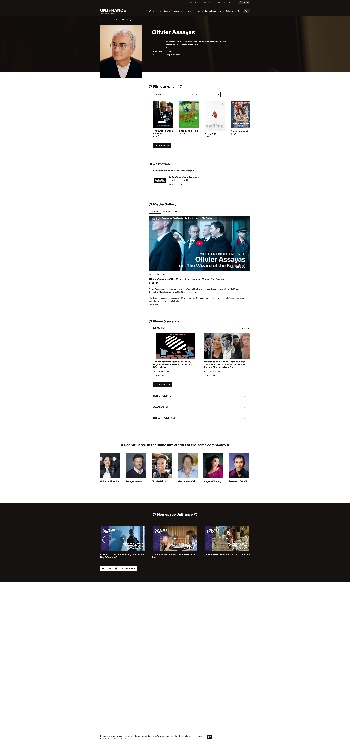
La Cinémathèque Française (188, 44)
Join (239, 11)
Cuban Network (239, 131)
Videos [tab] (155, 211)
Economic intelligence (213, 11)
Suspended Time (188, 131)
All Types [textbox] (159, 94)
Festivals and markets (181, 11)
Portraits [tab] (179, 211)
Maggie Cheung (212, 481)
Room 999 (210, 134)
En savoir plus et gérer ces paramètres (113, 738)
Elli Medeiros (159, 481)
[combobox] (169, 94)
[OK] (209, 737)
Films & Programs (152, 11)
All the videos (128, 568)
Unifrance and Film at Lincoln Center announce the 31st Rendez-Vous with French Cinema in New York (225, 364)
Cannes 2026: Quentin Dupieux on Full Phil (121, 556)
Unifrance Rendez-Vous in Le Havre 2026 (197, 2)
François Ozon (134, 481)
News (166, 11)
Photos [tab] (166, 211)
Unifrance (230, 11)
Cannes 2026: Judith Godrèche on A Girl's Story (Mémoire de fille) (224, 556)
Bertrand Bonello (238, 481)
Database (197, 11)
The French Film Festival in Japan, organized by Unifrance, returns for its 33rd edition (174, 364)
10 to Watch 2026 (219, 2)
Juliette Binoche (109, 481)
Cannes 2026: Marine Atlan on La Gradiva (175, 554)
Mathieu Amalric (187, 481)
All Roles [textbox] (193, 94)
